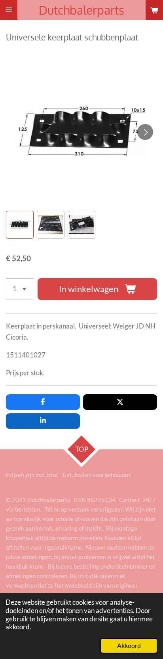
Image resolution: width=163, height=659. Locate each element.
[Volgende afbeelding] (145, 132)
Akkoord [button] (129, 645)
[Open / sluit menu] (8, 10)
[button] (20, 225)
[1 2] (19, 289)
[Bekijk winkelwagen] (154, 10)
